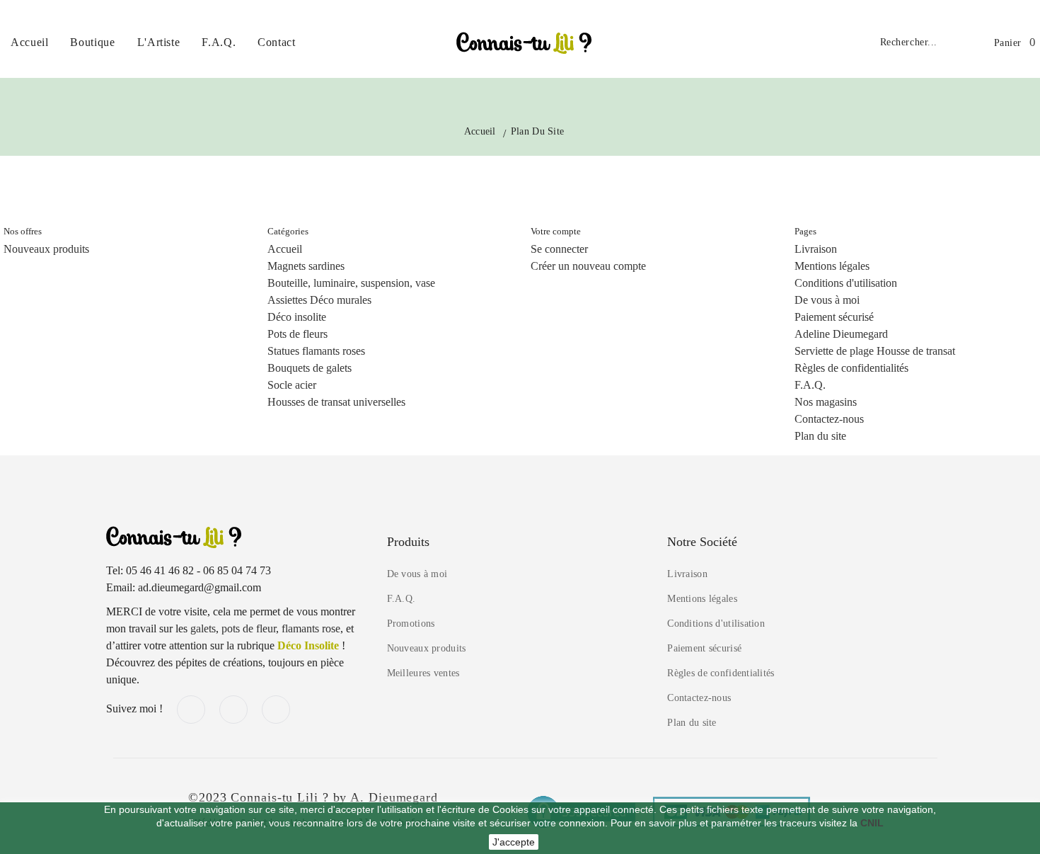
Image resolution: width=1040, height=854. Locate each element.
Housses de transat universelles (336, 402)
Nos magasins (826, 402)
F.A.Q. (810, 385)
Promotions (411, 623)
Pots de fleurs (297, 334)
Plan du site (820, 436)
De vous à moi (827, 300)
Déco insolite (296, 317)
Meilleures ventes (423, 673)
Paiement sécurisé (834, 317)
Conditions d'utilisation (846, 283)
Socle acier (291, 385)
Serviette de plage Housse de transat (875, 351)
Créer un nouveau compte (588, 266)
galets (203, 628)
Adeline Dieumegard (841, 334)
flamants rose (311, 628)
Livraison (816, 249)
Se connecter (559, 249)
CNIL (872, 823)
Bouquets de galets (309, 368)
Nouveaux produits (46, 249)
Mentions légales (832, 266)
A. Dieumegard (394, 797)
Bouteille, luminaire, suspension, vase (351, 283)
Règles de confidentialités (851, 368)
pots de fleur (248, 628)
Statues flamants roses (316, 351)
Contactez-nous (829, 419)
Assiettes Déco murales (319, 300)
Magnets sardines (306, 266)
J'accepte (513, 842)
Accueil (284, 249)
